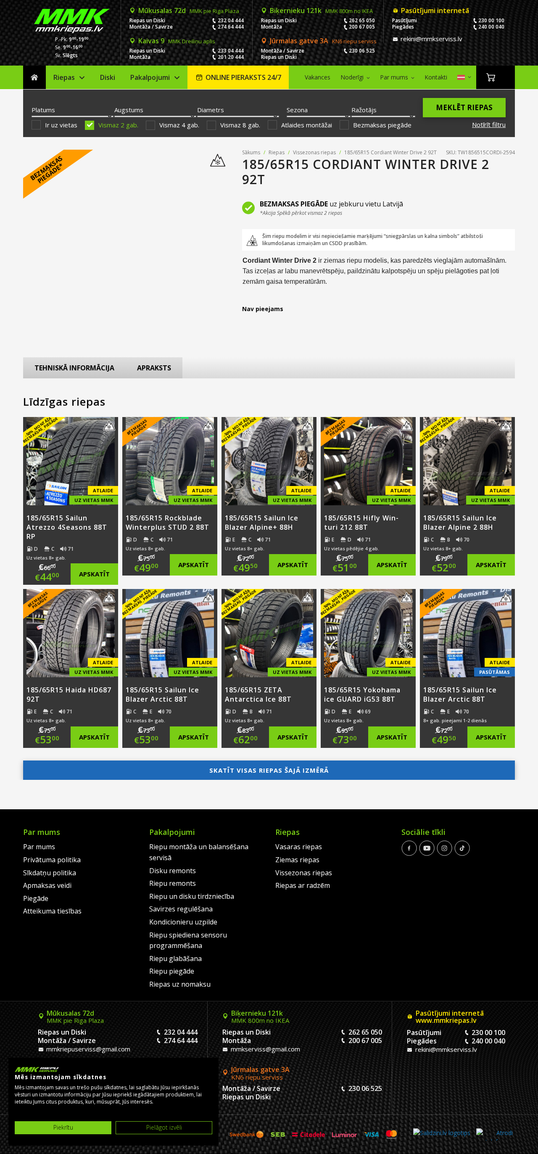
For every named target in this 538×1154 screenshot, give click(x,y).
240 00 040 (491, 26)
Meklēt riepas (464, 107)
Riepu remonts (172, 883)
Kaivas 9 (176, 40)
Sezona (297, 110)
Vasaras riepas (298, 846)
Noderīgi (352, 77)
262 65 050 (362, 20)
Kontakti (436, 77)
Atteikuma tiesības (52, 911)
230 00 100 (491, 20)
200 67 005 (362, 26)
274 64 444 (231, 26)
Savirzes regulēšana (181, 909)
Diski (107, 77)
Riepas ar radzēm (302, 885)
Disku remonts (172, 870)
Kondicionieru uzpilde (183, 922)
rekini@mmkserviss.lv (430, 38)
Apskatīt (94, 574)
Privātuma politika (52, 859)
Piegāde (35, 898)
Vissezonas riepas (314, 152)
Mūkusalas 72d (188, 10)
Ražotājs (364, 110)
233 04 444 (231, 50)
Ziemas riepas (297, 859)
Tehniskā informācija (74, 367)
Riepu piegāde (171, 971)
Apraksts (154, 367)
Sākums (34, 78)
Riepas (64, 77)
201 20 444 (231, 57)
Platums (43, 110)
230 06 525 (362, 50)
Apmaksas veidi (47, 885)
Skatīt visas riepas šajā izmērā (269, 770)
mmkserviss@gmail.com (264, 1049)
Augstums (128, 110)
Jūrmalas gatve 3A (323, 40)
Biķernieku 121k (321, 10)
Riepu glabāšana (175, 958)
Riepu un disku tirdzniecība (191, 896)
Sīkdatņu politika (49, 872)
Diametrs (210, 110)
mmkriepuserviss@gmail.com (87, 1049)
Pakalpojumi (150, 77)
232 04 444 (231, 20)
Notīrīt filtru (489, 124)
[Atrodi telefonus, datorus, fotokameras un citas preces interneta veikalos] (494, 1134)
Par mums (394, 77)
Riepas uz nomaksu (180, 984)
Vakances (317, 77)
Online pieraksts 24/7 (243, 77)
